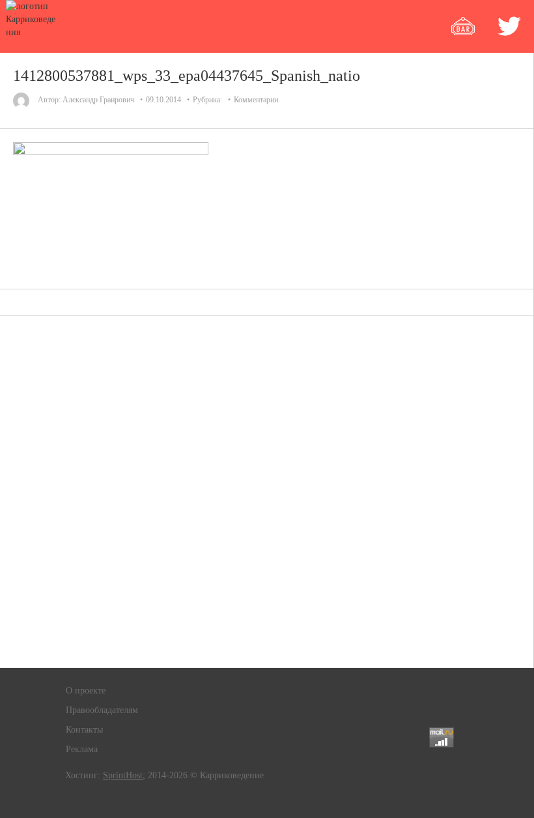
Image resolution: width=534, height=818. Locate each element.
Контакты (84, 730)
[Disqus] (267, 492)
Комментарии (256, 99)
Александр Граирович (98, 99)
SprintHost (123, 775)
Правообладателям (102, 710)
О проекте (85, 690)
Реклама (82, 749)
